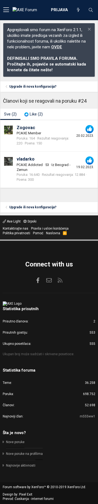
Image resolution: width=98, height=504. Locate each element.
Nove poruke (15, 442)
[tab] (33, 114)
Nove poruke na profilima (24, 454)
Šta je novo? (14, 432)
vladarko (26, 159)
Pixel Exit (25, 494)
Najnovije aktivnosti (20, 465)
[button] (6, 10)
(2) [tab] (10, 114)
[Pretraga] (90, 10)
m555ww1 (87, 416)
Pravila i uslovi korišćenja (50, 228)
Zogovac (26, 127)
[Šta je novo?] (78, 10)
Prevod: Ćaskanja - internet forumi (28, 499)
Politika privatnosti (16, 233)
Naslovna (53, 233)
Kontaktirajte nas (15, 228)
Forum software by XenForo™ (44, 487)
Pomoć (38, 233)
